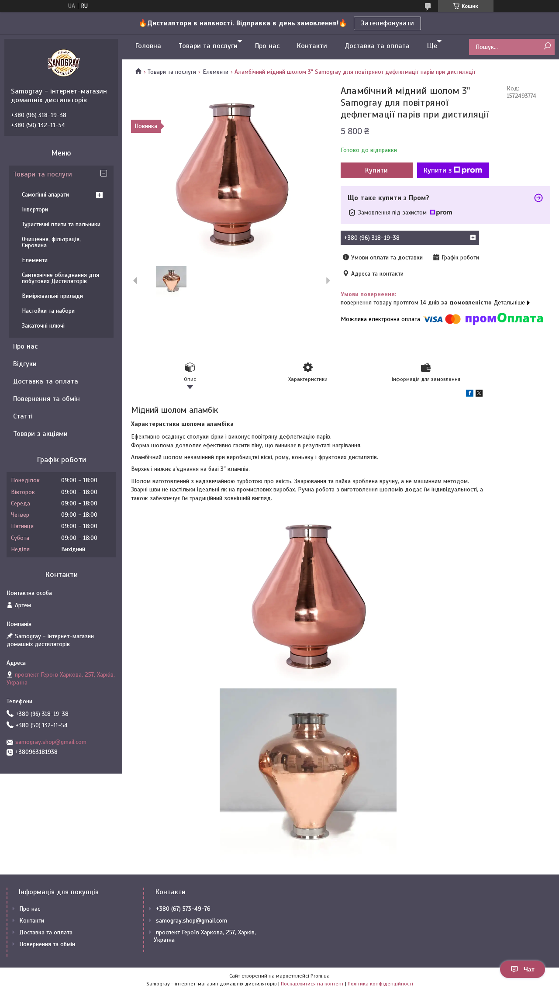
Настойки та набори (48, 311)
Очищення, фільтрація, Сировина (51, 242)
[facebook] (469, 394)
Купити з (438, 170)
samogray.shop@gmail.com (50, 742)
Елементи (215, 72)
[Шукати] (547, 46)
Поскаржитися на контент (312, 984)
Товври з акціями (40, 433)
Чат (529, 969)
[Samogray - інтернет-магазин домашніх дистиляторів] (63, 62)
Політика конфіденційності (380, 984)
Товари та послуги (208, 45)
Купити (376, 170)
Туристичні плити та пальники (61, 224)
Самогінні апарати (45, 194)
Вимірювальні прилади (52, 296)
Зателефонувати (387, 23)
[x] (479, 394)
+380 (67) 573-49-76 (183, 909)
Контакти (312, 45)
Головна (148, 45)
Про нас (267, 45)
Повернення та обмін (46, 398)
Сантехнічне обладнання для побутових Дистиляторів (60, 278)
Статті (23, 416)
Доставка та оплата (377, 45)
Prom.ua (320, 976)
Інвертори (35, 209)
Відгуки (25, 363)
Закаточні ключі (43, 325)
